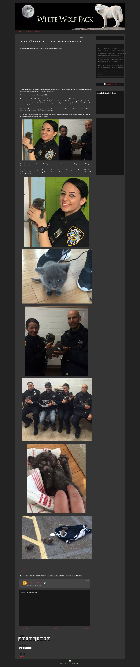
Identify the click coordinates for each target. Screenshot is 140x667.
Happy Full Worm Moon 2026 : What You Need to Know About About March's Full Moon (111, 73)
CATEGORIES (28, 31)
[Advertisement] (56, 67)
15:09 (87, 580)
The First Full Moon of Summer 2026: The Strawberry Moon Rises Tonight (112, 55)
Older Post (85, 629)
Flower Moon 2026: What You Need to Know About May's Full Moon (110, 60)
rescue (28, 570)
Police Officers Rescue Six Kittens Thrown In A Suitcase (51, 41)
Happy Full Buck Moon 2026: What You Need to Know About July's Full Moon (111, 49)
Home (19, 31)
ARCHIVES (38, 31)
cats (24, 570)
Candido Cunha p (34, 582)
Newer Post (24, 629)
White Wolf (75, 663)
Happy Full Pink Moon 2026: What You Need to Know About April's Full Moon (111, 66)
